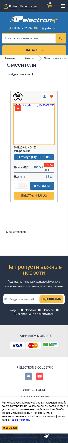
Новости (48, 310)
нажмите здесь (20, 419)
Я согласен (10, 427)
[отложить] (51, 96)
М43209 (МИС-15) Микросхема (25, 149)
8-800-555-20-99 (21, 28)
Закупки (30, 310)
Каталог (33, 50)
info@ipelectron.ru (48, 28)
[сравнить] (44, 96)
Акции (14, 310)
